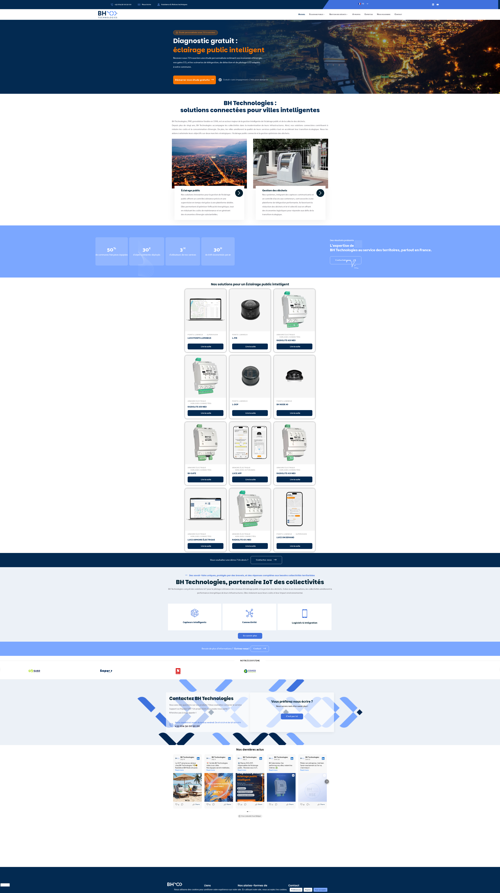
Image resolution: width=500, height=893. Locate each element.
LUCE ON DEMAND (285, 538)
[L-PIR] (250, 329)
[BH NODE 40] (294, 395)
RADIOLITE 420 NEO (286, 340)
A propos (356, 14)
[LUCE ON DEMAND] (294, 528)
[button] (173, 781)
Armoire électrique (286, 334)
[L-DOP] (250, 395)
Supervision (212, 334)
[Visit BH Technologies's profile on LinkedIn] (177, 758)
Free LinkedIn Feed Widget (251, 816)
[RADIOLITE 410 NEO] (294, 462)
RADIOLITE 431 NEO (241, 540)
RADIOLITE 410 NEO (286, 473)
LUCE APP (237, 473)
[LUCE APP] (250, 462)
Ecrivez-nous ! (241, 648)
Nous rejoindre (383, 14)
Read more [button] (179, 770)
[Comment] (181, 805)
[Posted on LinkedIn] (198, 758)
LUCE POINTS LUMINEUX (199, 338)
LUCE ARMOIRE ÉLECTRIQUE (201, 540)
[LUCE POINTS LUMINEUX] (205, 329)
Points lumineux (195, 334)
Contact (398, 14)
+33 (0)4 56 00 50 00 (123, 4)
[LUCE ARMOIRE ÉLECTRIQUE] (205, 528)
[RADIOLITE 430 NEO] (205, 395)
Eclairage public (316, 14)
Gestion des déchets (337, 14)
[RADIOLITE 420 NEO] (294, 329)
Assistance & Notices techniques (174, 4)
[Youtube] (437, 4)
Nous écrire (146, 4)
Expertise (369, 14)
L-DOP (235, 405)
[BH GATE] (205, 462)
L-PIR (234, 338)
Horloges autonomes (245, 470)
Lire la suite (206, 346)
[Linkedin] (433, 4)
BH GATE (192, 473)
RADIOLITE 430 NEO (197, 407)
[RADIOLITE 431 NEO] (250, 528)
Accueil (301, 14)
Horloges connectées (289, 337)
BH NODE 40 (282, 405)
